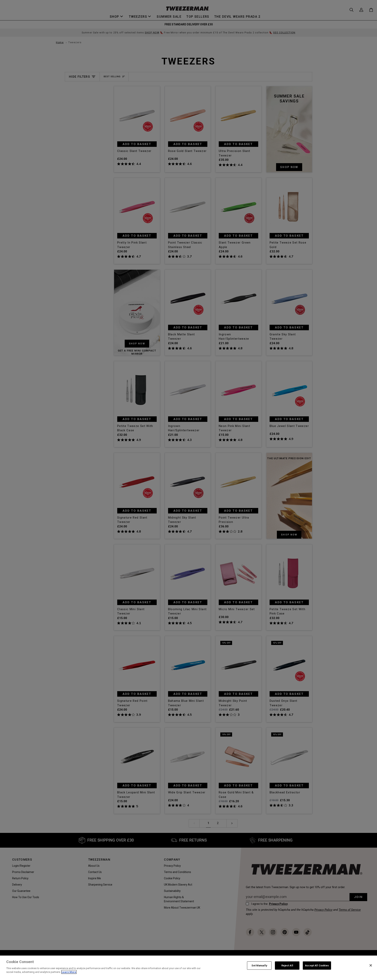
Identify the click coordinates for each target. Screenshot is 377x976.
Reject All (287, 965)
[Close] (370, 965)
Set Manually (259, 965)
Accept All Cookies (317, 965)
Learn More (69, 971)
